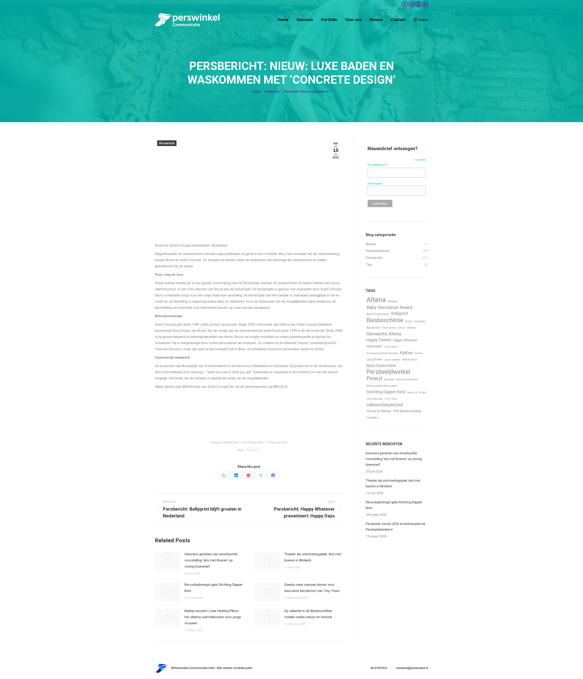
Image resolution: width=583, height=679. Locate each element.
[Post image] (167, 561)
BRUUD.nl (280, 387)
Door (252, 442)
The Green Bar (374, 398)
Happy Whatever (405, 340)
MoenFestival (409, 359)
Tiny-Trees (391, 398)
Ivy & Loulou (390, 346)
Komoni (419, 353)
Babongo (392, 301)
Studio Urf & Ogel (416, 392)
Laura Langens (392, 359)
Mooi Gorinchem (381, 365)
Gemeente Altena (383, 334)
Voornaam (375, 183)
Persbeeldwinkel (388, 372)
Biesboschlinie (384, 320)
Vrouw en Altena (378, 411)
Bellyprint (399, 313)
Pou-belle (389, 379)
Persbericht (166, 143)
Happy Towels (378, 340)
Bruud (408, 321)
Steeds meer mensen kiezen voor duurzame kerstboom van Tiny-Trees (312, 588)
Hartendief (374, 346)
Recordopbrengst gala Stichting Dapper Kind (213, 588)
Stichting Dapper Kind (385, 392)
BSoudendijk (373, 327)
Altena (376, 300)
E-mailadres (378, 165)
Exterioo (411, 327)
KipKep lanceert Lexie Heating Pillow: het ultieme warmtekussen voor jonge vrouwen (212, 617)
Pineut (374, 378)
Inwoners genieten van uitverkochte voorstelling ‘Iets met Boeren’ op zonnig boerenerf (211, 560)
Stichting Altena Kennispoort (381, 385)
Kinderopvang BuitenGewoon (382, 353)
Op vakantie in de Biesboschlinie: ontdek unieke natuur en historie (308, 614)
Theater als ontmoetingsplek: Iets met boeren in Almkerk (312, 557)
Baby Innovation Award (389, 307)
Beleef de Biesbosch (377, 314)
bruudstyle (252, 450)
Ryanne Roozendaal (407, 379)
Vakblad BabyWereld (384, 405)
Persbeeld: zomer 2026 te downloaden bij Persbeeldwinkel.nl (395, 526)
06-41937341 (379, 668)
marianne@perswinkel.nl (412, 668)
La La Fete (374, 359)
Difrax (401, 327)
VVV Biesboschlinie (407, 411)
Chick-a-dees (389, 327)
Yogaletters (372, 417)
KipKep (406, 352)
